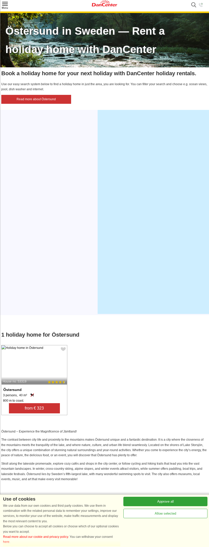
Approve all (165, 501)
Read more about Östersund (36, 99)
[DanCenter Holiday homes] (104, 5)
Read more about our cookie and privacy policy (35, 537)
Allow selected (165, 513)
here (6, 542)
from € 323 (34, 408)
